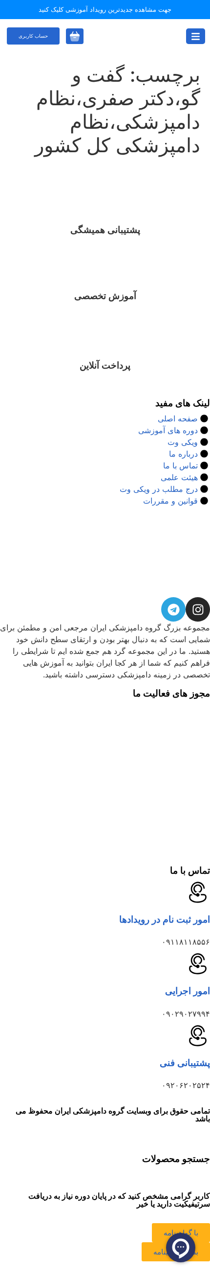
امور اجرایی (187, 991)
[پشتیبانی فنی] (198, 1035)
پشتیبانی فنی (185, 1062)
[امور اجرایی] (198, 964)
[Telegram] (173, 609)
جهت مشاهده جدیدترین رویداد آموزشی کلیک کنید (105, 9)
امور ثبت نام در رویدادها (164, 919)
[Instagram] (198, 609)
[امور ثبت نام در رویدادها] (198, 892)
